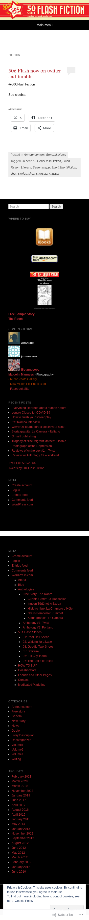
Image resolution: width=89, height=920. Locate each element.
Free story (18, 711)
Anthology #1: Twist (36, 623)
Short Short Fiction (63, 167)
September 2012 (23, 838)
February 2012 (21, 862)
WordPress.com (22, 504)
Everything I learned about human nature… (40, 408)
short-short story (39, 173)
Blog (21, 584)
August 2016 (20, 809)
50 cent (26, 161)
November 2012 (22, 833)
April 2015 (18, 814)
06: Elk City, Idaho (35, 656)
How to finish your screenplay (31, 417)
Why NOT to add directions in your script (38, 427)
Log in (16, 490)
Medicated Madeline (31, 684)
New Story (18, 721)
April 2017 (18, 805)
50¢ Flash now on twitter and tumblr (34, 73)
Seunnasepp (41, 167)
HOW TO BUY (27, 665)
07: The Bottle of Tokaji (38, 661)
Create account (22, 485)
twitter (55, 173)
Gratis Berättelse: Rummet (45, 613)
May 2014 (18, 824)
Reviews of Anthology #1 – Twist (33, 450)
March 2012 (20, 857)
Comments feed (22, 500)
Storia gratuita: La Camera (45, 618)
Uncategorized (21, 740)
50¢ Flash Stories (30, 632)
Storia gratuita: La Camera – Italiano (36, 431)
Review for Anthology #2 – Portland (35, 455)
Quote (16, 730)
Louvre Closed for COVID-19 (31, 412)
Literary (26, 167)
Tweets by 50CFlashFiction (26, 468)
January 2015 (21, 819)
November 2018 (22, 791)
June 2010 (19, 871)
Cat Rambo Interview (26, 422)
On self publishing (24, 436)
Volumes (17, 754)
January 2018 (21, 795)
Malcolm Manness (21, 374)
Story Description (23, 735)
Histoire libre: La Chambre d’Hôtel (50, 608)
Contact (23, 680)
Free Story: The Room (37, 594)
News (62, 154)
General (51, 154)
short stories (19, 173)
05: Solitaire (31, 651)
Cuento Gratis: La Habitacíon (47, 599)
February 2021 (21, 776)
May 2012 (18, 852)
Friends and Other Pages (35, 675)
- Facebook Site (18, 388)
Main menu (44, 25)
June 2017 (19, 800)
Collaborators (27, 670)
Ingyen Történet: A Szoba (44, 603)
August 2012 (20, 843)
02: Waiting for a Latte (37, 641)
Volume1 (17, 745)
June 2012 (19, 848)
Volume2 (17, 749)
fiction (57, 161)
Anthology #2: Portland (38, 627)
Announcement (34, 154)
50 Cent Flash (42, 161)
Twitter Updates (22, 462)
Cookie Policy (24, 901)
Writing (16, 759)
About (22, 580)
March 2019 (20, 786)
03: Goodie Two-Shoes (38, 646)
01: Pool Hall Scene (36, 637)
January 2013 (21, 829)
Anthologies (26, 589)
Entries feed (20, 495)
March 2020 (20, 781)
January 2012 (21, 867)
